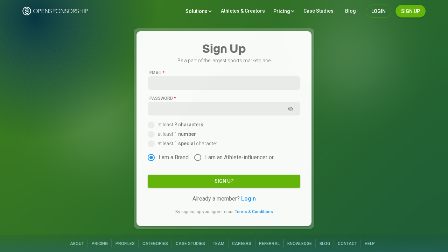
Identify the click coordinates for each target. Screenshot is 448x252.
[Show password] (290, 108)
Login (248, 198)
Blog (325, 243)
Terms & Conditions (254, 211)
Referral (269, 243)
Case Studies (190, 243)
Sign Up (410, 11)
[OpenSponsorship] (56, 11)
